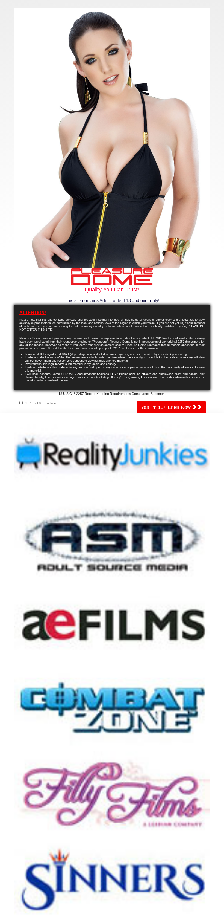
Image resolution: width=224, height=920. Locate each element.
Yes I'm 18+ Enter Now (166, 407)
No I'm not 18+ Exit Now (40, 403)
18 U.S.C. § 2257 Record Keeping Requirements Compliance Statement (112, 394)
